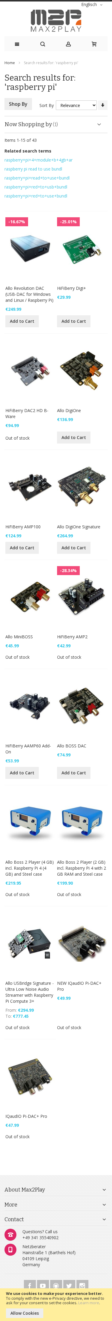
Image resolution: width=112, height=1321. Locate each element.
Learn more (88, 1302)
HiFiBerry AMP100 (23, 527)
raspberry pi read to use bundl (33, 169)
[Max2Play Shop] (56, 21)
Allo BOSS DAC (71, 746)
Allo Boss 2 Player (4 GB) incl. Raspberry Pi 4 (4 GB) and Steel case (29, 868)
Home (10, 62)
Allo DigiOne (69, 410)
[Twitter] (69, 1285)
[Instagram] (82, 1285)
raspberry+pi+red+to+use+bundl (35, 196)
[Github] (56, 1285)
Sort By (46, 105)
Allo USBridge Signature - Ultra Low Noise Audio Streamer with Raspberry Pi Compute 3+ (29, 992)
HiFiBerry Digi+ (71, 288)
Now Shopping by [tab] (28, 124)
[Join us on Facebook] (30, 1285)
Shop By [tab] (18, 104)
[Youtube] (43, 1285)
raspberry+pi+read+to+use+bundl (37, 178)
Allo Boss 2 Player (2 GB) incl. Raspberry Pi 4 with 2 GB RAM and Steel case (81, 868)
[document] (56, 1304)
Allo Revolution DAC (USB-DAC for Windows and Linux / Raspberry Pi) (29, 294)
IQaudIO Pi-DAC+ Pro (26, 1116)
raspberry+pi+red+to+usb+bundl (35, 187)
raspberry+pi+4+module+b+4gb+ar (38, 160)
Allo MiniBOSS (19, 637)
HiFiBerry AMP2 (72, 637)
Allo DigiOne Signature (78, 527)
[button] (93, 4)
